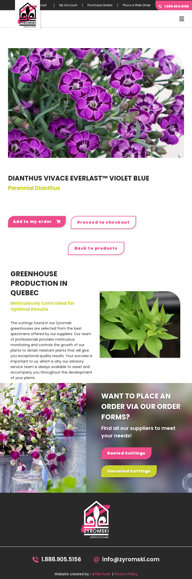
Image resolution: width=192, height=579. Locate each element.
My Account (68, 5)
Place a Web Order (136, 5)
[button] (181, 19)
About (42, 5)
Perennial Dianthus (34, 188)
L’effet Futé (100, 574)
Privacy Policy (126, 574)
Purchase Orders (100, 5)
